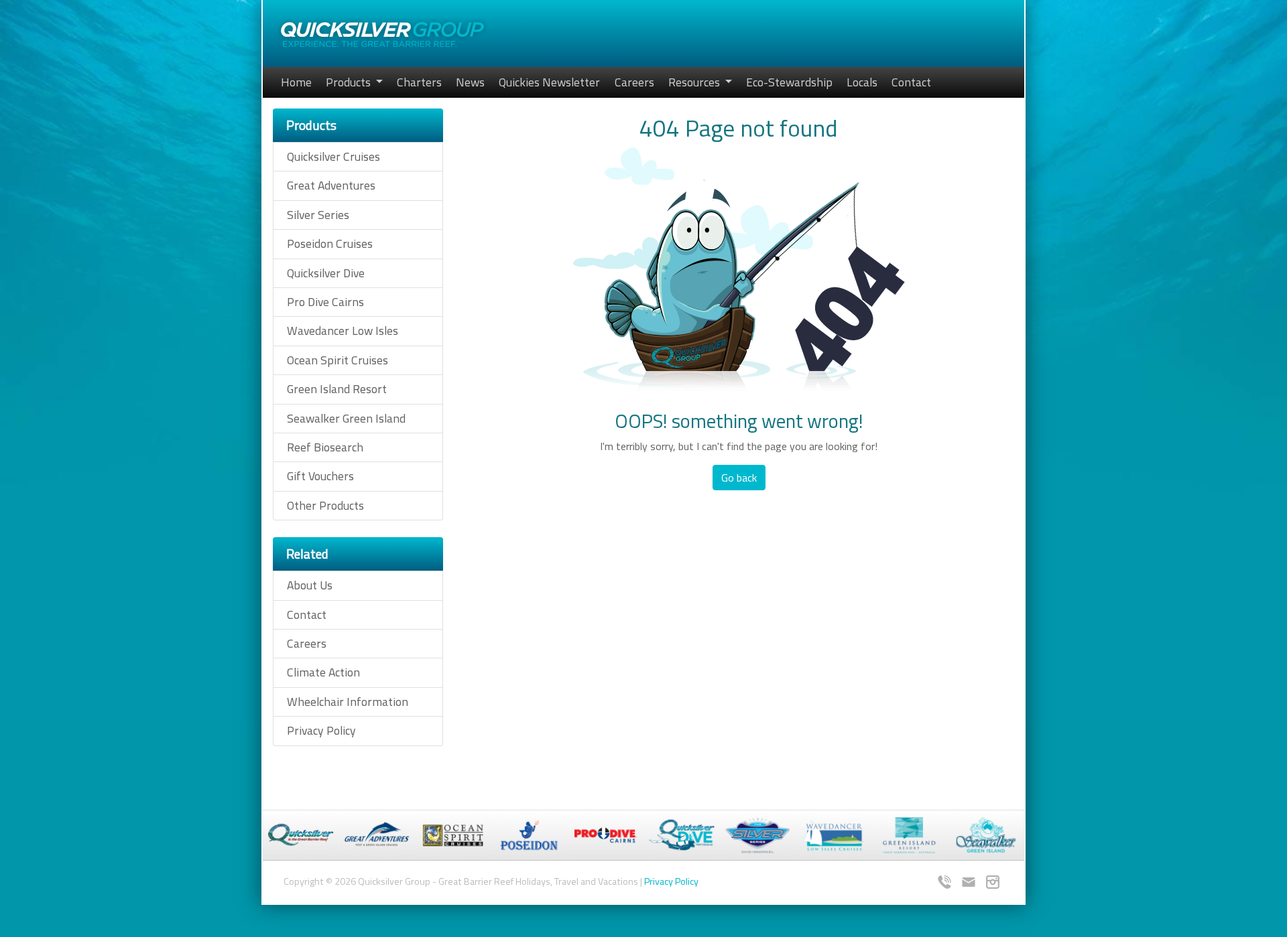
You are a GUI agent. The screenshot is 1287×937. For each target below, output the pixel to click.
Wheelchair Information (347, 702)
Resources (695, 82)
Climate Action (323, 672)
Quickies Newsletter (549, 82)
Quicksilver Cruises (333, 156)
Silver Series (318, 215)
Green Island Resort (337, 389)
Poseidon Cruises (330, 243)
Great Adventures (331, 185)
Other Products (325, 505)
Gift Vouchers (320, 476)
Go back (739, 478)
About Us (309, 585)
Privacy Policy (321, 730)
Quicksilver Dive (326, 273)
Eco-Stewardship (789, 82)
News (470, 82)
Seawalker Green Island (346, 418)
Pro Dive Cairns (325, 302)
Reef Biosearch (325, 447)
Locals (862, 82)
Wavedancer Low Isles (342, 330)
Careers (634, 82)
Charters (419, 82)
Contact (911, 82)
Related (307, 553)
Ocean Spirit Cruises (337, 360)
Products (349, 82)
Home (296, 82)
